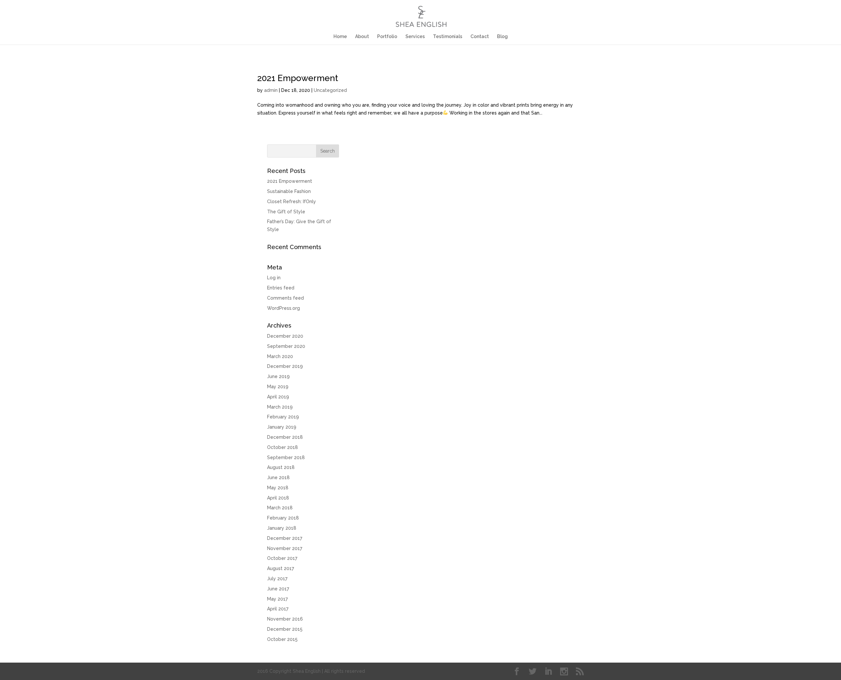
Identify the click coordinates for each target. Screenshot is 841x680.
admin (271, 90)
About (362, 36)
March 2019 (280, 407)
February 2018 (283, 518)
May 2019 (277, 386)
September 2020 (286, 346)
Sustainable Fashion (289, 191)
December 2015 (285, 629)
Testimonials (447, 36)
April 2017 (277, 608)
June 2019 (278, 376)
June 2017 (278, 588)
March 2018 (280, 507)
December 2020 (285, 336)
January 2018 (281, 528)
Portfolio (387, 36)
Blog (502, 36)
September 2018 (286, 457)
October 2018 (282, 447)
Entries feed (280, 287)
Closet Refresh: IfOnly (291, 201)
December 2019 (285, 366)
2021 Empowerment (297, 78)
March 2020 (280, 356)
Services (415, 36)
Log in (274, 277)
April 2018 (278, 497)
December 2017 (284, 538)
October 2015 (282, 639)
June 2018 (278, 477)
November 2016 (285, 619)
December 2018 (285, 437)
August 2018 (281, 467)
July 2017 (277, 578)
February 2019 (283, 416)
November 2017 (284, 548)
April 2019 (278, 396)
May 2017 (277, 599)
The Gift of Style (286, 211)
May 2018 (277, 487)
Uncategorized (330, 90)
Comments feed (285, 298)
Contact (479, 36)
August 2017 (280, 568)
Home (340, 36)
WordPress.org (283, 308)
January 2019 (281, 427)
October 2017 (282, 558)
